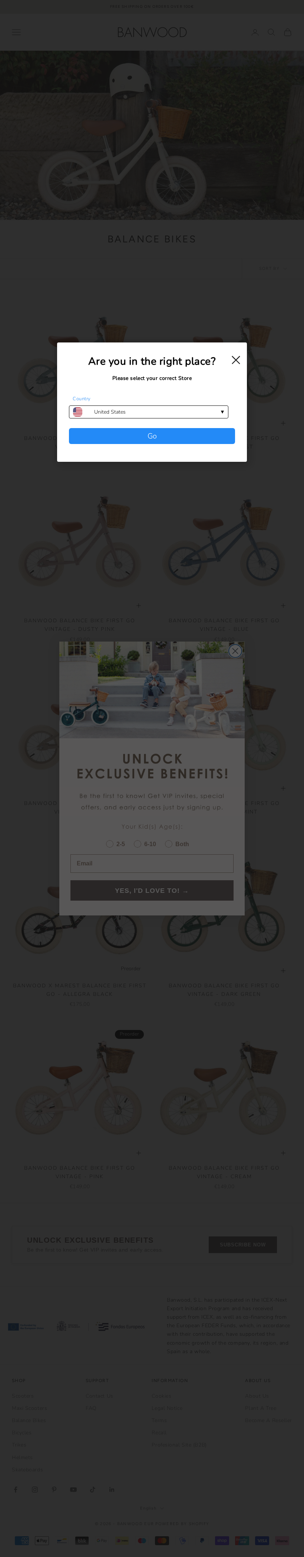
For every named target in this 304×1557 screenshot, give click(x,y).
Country (82, 398)
